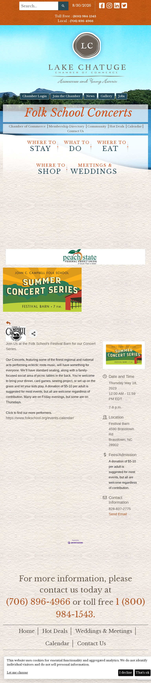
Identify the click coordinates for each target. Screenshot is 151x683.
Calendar (134, 126)
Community (97, 126)
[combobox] (38, 6)
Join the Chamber (66, 96)
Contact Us (75, 131)
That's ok (142, 672)
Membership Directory (67, 126)
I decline (125, 672)
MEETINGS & (93, 169)
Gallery (106, 96)
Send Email (118, 514)
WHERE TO (41, 146)
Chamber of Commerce (27, 126)
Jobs (121, 96)
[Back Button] (8, 323)
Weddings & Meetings (103, 631)
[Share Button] (33, 333)
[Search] (63, 6)
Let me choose (17, 672)
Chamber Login (34, 96)
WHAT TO (77, 146)
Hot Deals (117, 126)
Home (27, 631)
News (90, 96)
